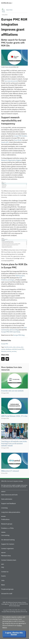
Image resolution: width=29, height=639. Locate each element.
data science (16, 347)
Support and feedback (8, 503)
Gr (14, 140)
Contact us (4, 571)
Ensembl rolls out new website (12, 391)
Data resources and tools (9, 495)
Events (3, 576)
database (8, 349)
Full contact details (15, 605)
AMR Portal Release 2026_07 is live (14, 416)
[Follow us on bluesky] (7, 359)
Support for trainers (7, 544)
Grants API (4, 142)
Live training (5, 535)
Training (3, 532)
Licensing (4, 508)
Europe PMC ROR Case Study (10, 332)
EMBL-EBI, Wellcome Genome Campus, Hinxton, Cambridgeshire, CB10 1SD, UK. (13, 603)
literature (3, 351)
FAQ (2, 567)
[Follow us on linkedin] (3, 359)
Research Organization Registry (11, 160)
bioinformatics (8, 347)
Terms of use (24, 611)
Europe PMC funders (20, 136)
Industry (3, 552)
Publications (5, 519)
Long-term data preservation (10, 512)
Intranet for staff (6, 593)
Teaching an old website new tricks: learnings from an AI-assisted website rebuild (14, 444)
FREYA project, (20, 275)
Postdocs (4, 528)
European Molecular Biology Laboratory (11, 611)
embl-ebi (14, 349)
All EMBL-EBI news (6, 3)
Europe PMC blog (18, 335)
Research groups (6, 524)
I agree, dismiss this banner (14, 634)
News (3, 585)
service (9, 351)
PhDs (12, 528)
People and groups (7, 589)
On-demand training (8, 540)
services (14, 351)
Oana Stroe (9, 10)
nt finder (19, 140)
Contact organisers (7, 548)
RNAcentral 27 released (10, 471)
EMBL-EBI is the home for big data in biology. (12, 481)
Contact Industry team (8, 560)
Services (3, 491)
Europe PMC (4, 344)
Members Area (6, 555)
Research (3, 516)
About (2, 564)
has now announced (11, 81)
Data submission (6, 499)
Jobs (2, 580)
